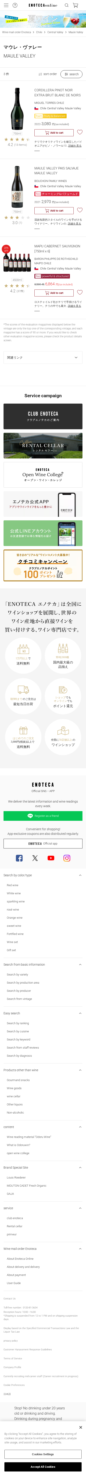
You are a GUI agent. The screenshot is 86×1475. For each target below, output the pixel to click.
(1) (20, 222)
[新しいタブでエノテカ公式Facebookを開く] (19, 858)
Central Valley (55, 32)
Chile (39, 32)
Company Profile (12, 1367)
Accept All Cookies (43, 1466)
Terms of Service (13, 1358)
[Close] (81, 1427)
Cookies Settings (43, 1454)
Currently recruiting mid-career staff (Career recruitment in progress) (41, 1376)
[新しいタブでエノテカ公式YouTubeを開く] (50, 858)
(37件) (20, 291)
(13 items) (20, 144)
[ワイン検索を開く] (66, 5)
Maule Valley (76, 32)
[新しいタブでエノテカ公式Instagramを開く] (66, 858)
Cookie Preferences (14, 1385)
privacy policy (11, 1340)
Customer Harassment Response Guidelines (28, 1349)
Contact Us (10, 1298)
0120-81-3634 (30, 1307)
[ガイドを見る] (15, 5)
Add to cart (56, 132)
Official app (50, 843)
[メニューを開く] (6, 5)
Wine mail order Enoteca (16, 32)
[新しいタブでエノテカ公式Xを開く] (35, 858)
